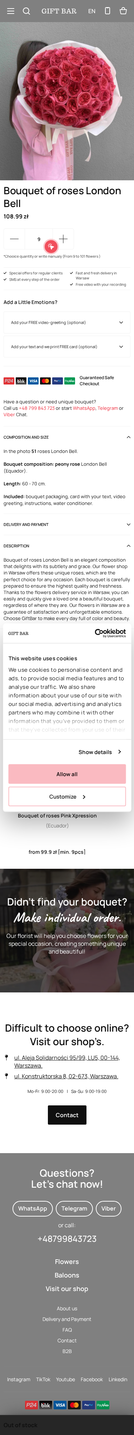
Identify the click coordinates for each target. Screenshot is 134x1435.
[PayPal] (88, 1405)
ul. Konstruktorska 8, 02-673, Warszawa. (66, 1076)
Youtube (65, 1379)
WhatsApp (84, 408)
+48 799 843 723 (37, 408)
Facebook (92, 1379)
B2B (67, 1351)
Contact (67, 1115)
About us (67, 1308)
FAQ (67, 1329)
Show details (95, 751)
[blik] (45, 1405)
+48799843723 (67, 1238)
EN (91, 11)
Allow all (67, 774)
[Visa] (60, 1405)
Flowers (67, 1261)
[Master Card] (74, 1405)
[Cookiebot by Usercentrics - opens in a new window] (95, 633)
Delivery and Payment (67, 1319)
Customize (62, 796)
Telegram (108, 408)
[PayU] (102, 1405)
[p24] (31, 1405)
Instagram (18, 1379)
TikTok (43, 1379)
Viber (9, 414)
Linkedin (118, 1379)
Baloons (67, 1275)
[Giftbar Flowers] (59, 11)
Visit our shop (67, 1288)
